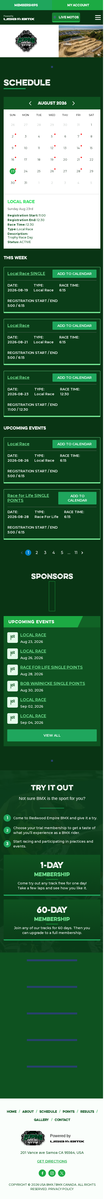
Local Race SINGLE (26, 273)
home (13, 1111)
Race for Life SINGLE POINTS (51, 667)
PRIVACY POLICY (61, 1189)
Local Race (21, 201)
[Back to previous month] (30, 103)
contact (62, 1120)
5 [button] (62, 552)
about (29, 1111)
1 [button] (28, 552)
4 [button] (53, 552)
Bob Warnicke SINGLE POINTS (52, 683)
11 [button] (75, 552)
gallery (43, 1120)
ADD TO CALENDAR (74, 274)
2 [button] (37, 552)
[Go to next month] (73, 103)
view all (52, 735)
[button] (22, 552)
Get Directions (52, 1161)
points (70, 1111)
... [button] (68, 553)
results (88, 1111)
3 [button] (45, 552)
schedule (49, 1111)
